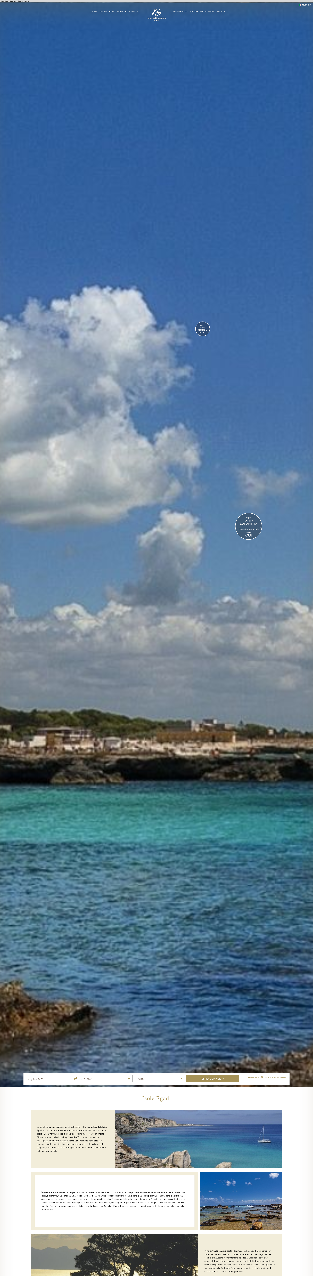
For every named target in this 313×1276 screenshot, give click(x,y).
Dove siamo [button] (131, 12)
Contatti (220, 12)
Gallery (189, 12)
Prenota (248, 533)
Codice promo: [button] (254, 1077)
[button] (52, 1078)
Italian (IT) (306, 5)
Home (94, 12)
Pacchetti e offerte (204, 12)
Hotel (112, 12)
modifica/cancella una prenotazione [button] (274, 1077)
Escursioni (178, 12)
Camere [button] (102, 12)
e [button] (202, 331)
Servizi (120, 12)
